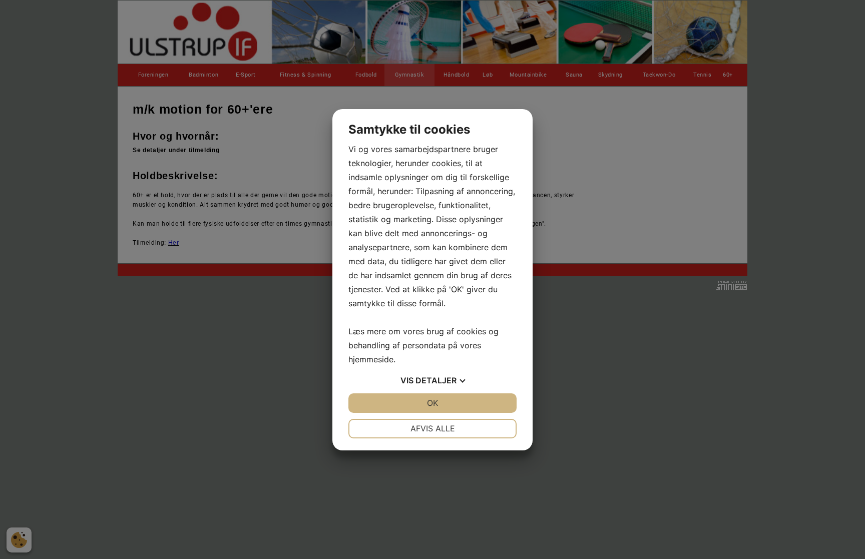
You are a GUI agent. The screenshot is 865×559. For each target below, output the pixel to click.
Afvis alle (432, 428)
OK (432, 403)
